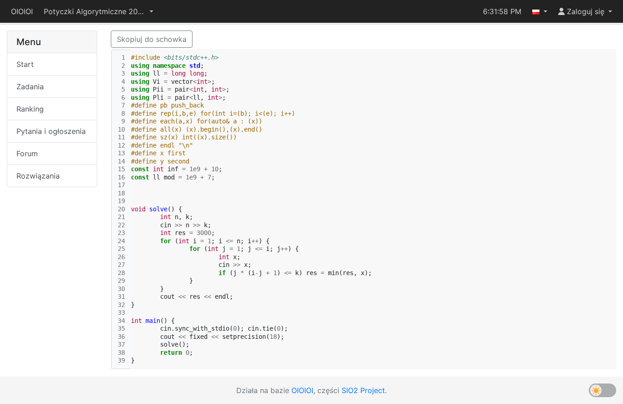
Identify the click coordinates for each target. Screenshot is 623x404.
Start (25, 64)
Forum (27, 153)
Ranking (30, 108)
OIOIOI (22, 11)
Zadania (30, 86)
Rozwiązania (38, 175)
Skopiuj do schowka (152, 39)
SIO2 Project (363, 390)
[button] (98, 11)
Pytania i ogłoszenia (51, 131)
